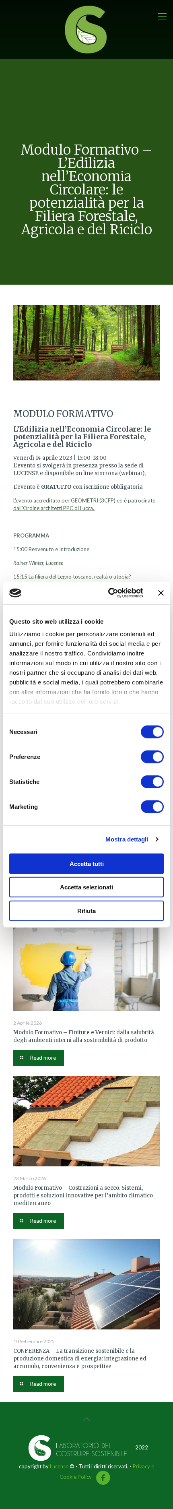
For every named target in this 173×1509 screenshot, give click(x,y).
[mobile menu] (162, 16)
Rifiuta (86, 910)
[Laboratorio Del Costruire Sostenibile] (86, 29)
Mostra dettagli (126, 839)
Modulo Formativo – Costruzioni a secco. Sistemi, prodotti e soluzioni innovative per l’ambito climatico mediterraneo (83, 1195)
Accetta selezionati (86, 887)
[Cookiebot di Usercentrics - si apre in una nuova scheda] (108, 593)
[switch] (152, 756)
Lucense (59, 1466)
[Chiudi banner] (161, 593)
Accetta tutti (87, 863)
